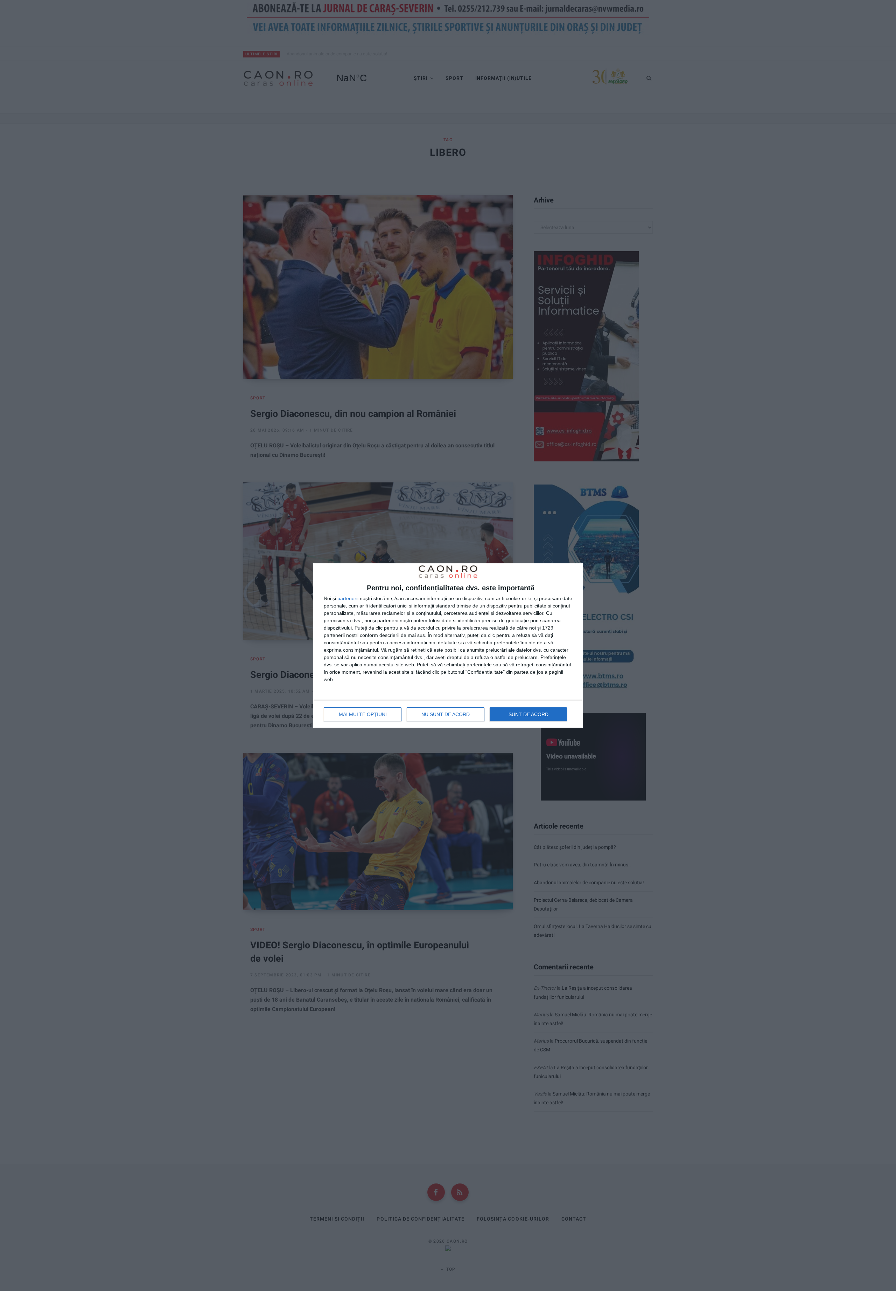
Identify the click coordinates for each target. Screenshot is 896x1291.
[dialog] (448, 645)
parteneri (347, 598)
